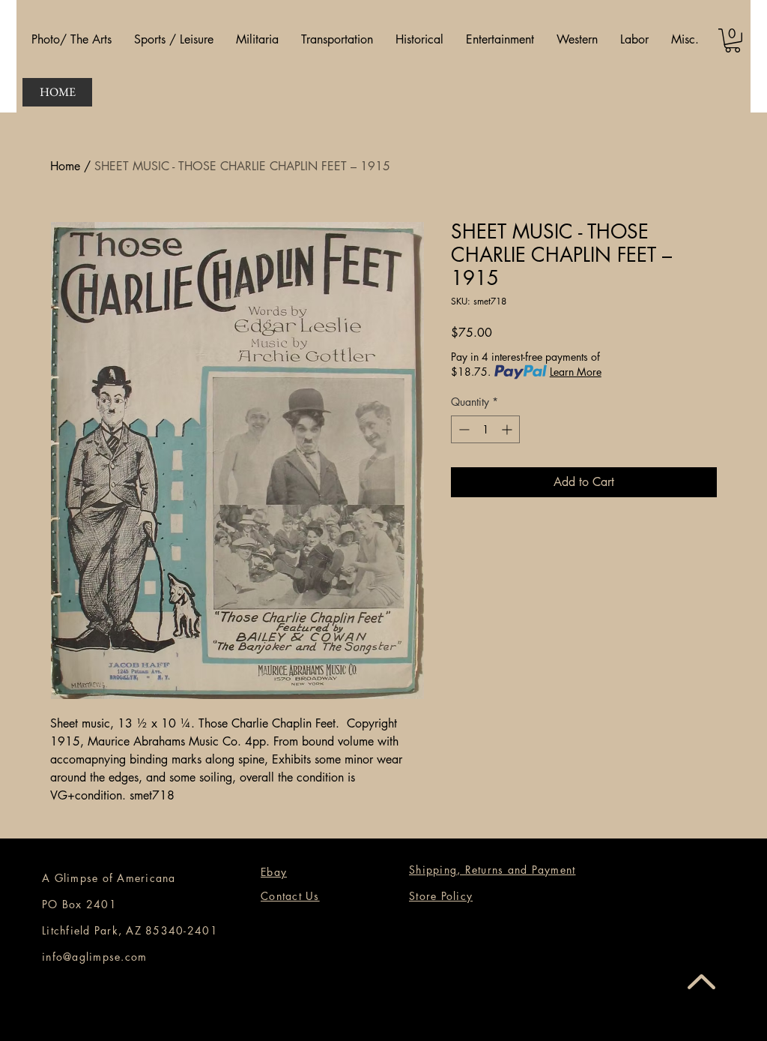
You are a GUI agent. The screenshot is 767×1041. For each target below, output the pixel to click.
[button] (71, 39)
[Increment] (508, 429)
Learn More (575, 371)
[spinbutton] (485, 429)
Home (65, 166)
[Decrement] (462, 429)
